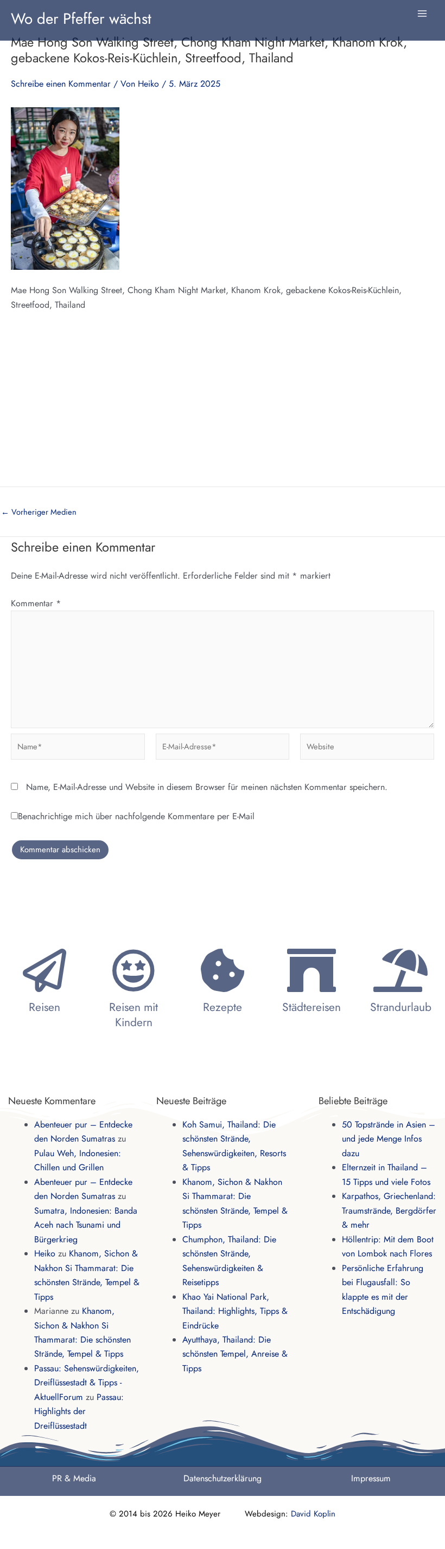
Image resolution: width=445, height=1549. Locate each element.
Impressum (371, 1478)
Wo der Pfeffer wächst (81, 18)
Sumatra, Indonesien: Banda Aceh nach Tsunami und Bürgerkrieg (85, 1225)
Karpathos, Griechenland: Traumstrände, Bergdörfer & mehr (389, 1210)
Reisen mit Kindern (133, 1014)
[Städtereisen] (311, 970)
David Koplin (313, 1514)
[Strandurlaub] (400, 970)
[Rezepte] (222, 970)
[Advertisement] (222, 405)
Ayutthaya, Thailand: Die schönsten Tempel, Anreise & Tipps (235, 1354)
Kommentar (36, 603)
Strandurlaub (400, 1007)
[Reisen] (44, 970)
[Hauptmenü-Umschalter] (422, 13)
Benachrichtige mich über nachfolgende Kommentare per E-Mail (136, 816)
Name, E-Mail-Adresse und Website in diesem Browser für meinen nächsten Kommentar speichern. (206, 787)
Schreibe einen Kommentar (61, 83)
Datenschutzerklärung (222, 1478)
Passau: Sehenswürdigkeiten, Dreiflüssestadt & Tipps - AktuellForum (86, 1382)
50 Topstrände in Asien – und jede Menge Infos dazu (388, 1138)
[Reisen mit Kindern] (133, 970)
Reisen (44, 1007)
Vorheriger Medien (39, 512)
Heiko (44, 1253)
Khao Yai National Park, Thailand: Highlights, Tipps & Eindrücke (235, 1311)
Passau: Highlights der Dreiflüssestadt (79, 1411)
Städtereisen (311, 1007)
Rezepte (222, 1007)
